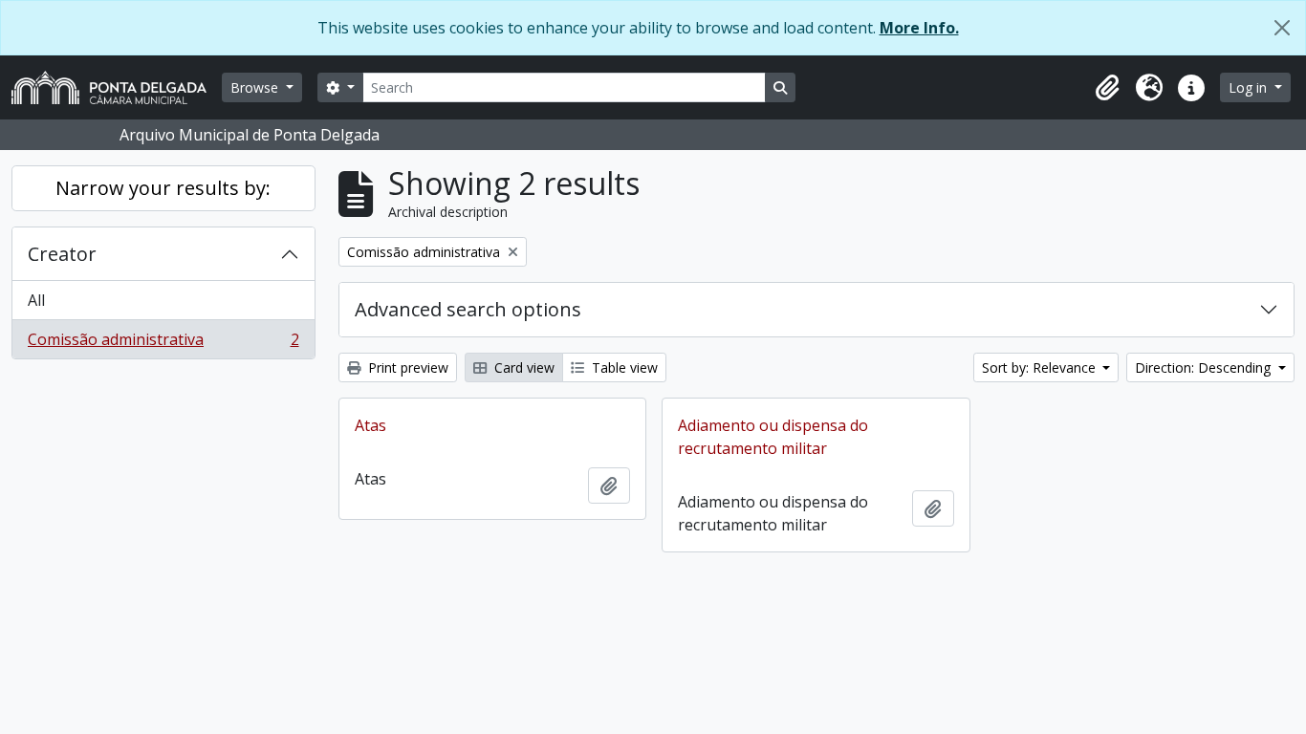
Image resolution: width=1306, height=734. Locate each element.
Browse (256, 87)
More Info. (919, 27)
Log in (1250, 87)
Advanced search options (468, 309)
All (36, 300)
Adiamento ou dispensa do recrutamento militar (773, 437)
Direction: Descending (1204, 367)
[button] (1107, 88)
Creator (62, 254)
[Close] (1282, 27)
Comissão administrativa (163, 343)
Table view (623, 367)
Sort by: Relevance (1040, 367)
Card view (522, 367)
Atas (370, 425)
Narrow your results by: (163, 188)
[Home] (116, 87)
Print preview (406, 367)
